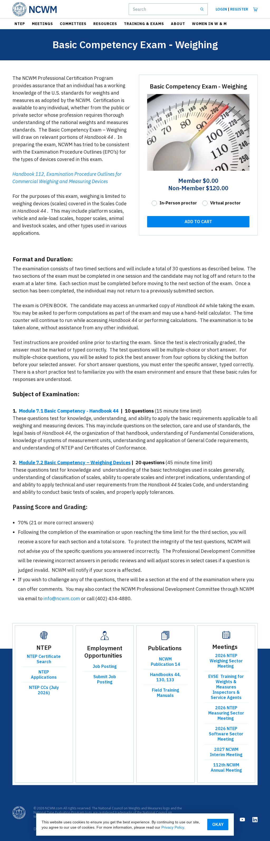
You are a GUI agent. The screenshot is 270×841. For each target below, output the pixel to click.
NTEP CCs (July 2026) (44, 690)
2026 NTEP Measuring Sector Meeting (226, 713)
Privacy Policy (172, 827)
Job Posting (105, 666)
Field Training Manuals (165, 692)
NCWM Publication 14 (165, 661)
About (178, 23)
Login (221, 9)
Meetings (42, 23)
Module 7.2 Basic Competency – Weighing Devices (75, 462)
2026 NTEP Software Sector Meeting (226, 734)
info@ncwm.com (62, 598)
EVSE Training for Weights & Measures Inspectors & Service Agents (226, 687)
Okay (218, 824)
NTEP (20, 23)
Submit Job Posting (104, 679)
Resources (105, 23)
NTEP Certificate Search (44, 659)
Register (239, 9)
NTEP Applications (44, 674)
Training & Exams (144, 23)
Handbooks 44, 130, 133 (165, 677)
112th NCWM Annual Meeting (226, 767)
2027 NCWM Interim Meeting (226, 752)
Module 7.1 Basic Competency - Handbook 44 (69, 411)
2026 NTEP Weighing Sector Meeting (226, 661)
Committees (73, 23)
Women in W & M (209, 23)
